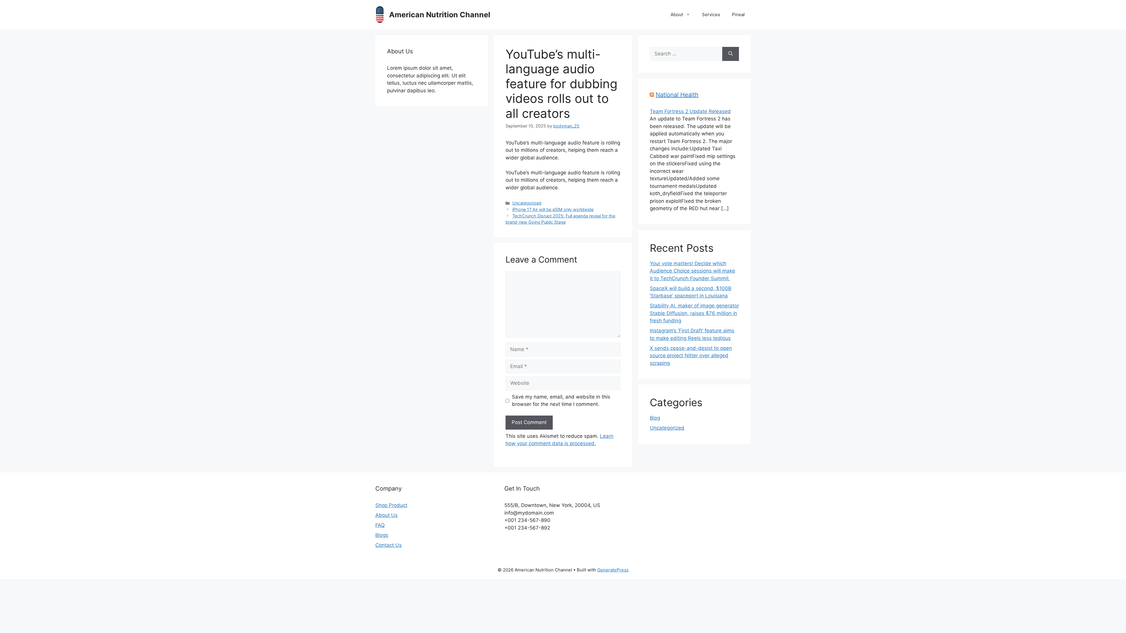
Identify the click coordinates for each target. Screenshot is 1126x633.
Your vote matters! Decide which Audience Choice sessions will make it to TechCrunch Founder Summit (692, 271)
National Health (677, 94)
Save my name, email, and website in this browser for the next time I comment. (561, 400)
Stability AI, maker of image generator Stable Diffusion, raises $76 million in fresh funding (694, 313)
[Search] (730, 54)
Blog (655, 418)
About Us (386, 515)
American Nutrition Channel (439, 14)
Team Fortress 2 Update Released (690, 111)
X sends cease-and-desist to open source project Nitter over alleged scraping (691, 355)
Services (711, 14)
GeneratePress (613, 570)
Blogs (381, 535)
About (677, 14)
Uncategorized (526, 202)
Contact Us (388, 545)
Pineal (738, 14)
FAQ (380, 525)
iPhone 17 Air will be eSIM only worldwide (552, 209)
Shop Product (391, 505)
